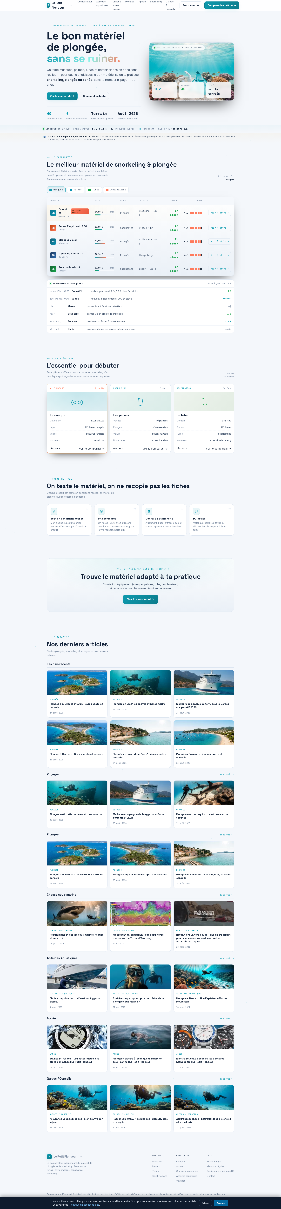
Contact (211, 1176)
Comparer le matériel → (221, 5)
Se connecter (191, 5)
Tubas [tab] (95, 189)
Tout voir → (227, 774)
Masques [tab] (58, 189)
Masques (157, 1161)
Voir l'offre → (220, 213)
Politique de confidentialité (220, 1171)
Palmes (156, 1166)
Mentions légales (215, 1166)
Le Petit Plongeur (59, 5)
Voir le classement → (140, 599)
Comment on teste (94, 96)
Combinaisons (159, 1176)
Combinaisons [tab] (118, 189)
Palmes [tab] (78, 189)
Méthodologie (214, 1161)
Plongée (180, 1161)
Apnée (179, 1166)
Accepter (221, 1203)
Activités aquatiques (186, 1176)
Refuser (205, 1203)
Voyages (180, 1180)
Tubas (155, 1171)
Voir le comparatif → (62, 96)
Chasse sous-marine (187, 1171)
